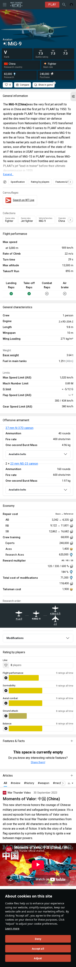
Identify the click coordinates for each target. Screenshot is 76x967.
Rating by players (40, 181)
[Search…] (64, 4)
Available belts (17, 454)
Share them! (38, 762)
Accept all (38, 948)
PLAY (52, 4)
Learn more (12, 928)
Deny (38, 939)
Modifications (15, 638)
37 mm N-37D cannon (19, 428)
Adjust (38, 958)
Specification (18, 181)
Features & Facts (64, 181)
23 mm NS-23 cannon (24, 463)
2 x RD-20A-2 (66, 321)
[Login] (71, 4)
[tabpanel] (38, 462)
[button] (73, 96)
